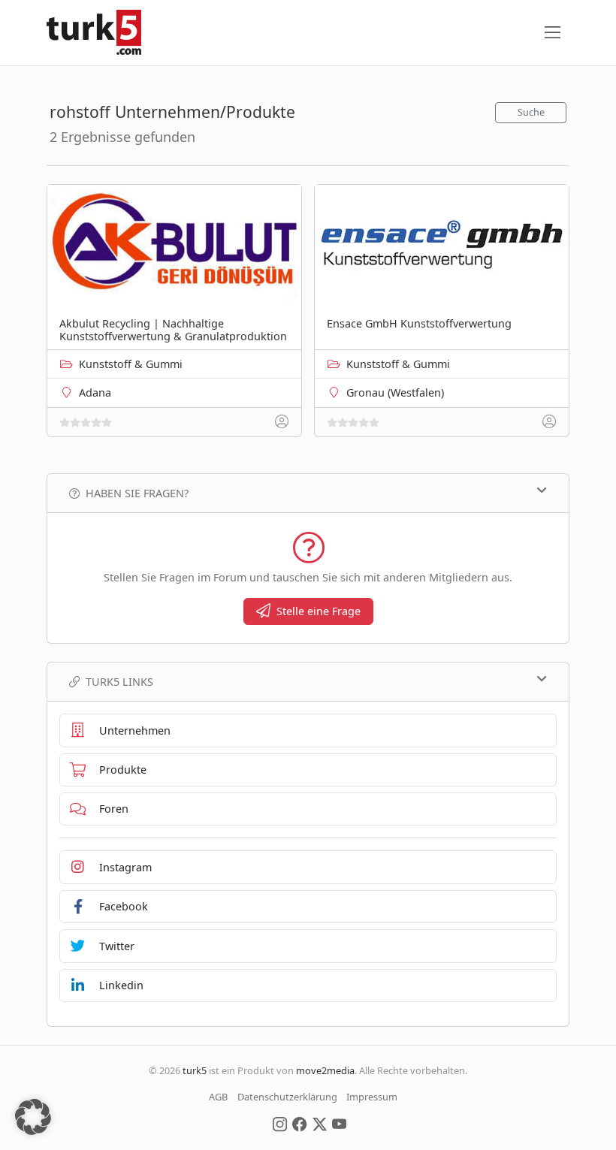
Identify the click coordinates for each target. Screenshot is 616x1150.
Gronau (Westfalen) (395, 392)
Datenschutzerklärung (287, 1096)
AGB (218, 1096)
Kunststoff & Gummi (131, 364)
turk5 (195, 1070)
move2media (325, 1070)
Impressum (371, 1096)
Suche (531, 112)
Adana (95, 392)
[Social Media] (280, 1123)
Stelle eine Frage (318, 611)
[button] (33, 1117)
